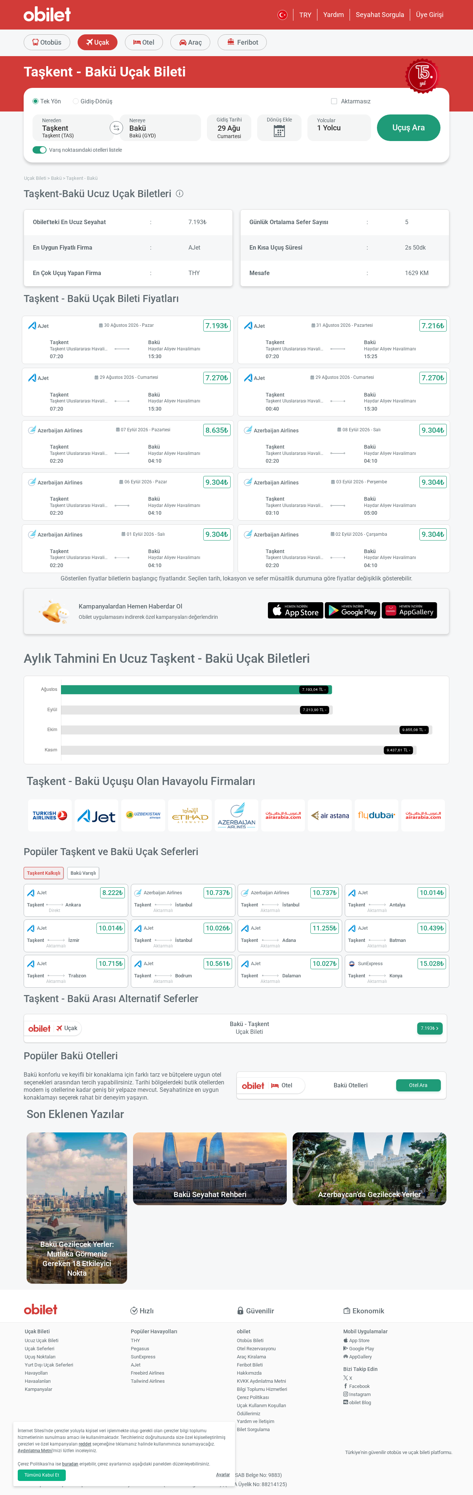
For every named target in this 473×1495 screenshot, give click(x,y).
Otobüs (50, 42)
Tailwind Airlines (148, 1381)
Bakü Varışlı (83, 873)
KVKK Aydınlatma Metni (261, 1381)
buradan (70, 1464)
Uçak (101, 42)
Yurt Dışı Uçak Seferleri (49, 1365)
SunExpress (143, 1356)
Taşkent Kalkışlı (43, 873)
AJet (135, 1365)
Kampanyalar (38, 1389)
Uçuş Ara (408, 127)
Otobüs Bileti (250, 1340)
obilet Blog (359, 1402)
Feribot (247, 42)
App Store (359, 1340)
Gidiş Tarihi (229, 120)
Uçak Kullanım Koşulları (261, 1405)
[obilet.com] (65, 20)
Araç (194, 42)
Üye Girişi (429, 14)
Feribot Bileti (250, 1365)
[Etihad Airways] (190, 815)
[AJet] (96, 815)
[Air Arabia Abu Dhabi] (423, 815)
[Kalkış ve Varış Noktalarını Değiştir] (116, 127)
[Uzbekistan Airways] (143, 815)
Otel (147, 42)
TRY (305, 15)
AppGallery (360, 1356)
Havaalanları (38, 1381)
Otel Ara (418, 1085)
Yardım (333, 14)
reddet (85, 1444)
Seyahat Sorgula (380, 14)
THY (135, 1340)
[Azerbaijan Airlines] (236, 815)
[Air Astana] (329, 815)
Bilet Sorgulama (253, 1429)
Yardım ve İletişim (255, 1421)
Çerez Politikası (253, 1397)
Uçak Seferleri (39, 1348)
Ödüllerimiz (248, 1413)
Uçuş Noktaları (40, 1356)
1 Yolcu (329, 127)
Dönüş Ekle (279, 120)
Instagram (359, 1394)
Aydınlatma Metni (35, 1450)
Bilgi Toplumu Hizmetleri (262, 1389)
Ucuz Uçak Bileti (41, 1340)
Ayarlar (223, 1474)
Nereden (51, 120)
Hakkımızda (249, 1373)
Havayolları (36, 1373)
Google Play (361, 1348)
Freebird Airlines (147, 1373)
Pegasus (140, 1348)
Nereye (137, 120)
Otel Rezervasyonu (256, 1348)
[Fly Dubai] (376, 815)
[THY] (50, 815)
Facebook (359, 1386)
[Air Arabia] (283, 815)
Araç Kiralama (251, 1356)
